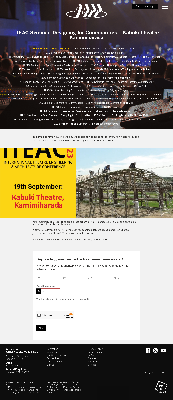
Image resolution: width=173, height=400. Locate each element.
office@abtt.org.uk (85, 240)
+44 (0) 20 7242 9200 (17, 373)
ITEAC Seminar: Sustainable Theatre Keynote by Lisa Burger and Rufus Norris (51, 57)
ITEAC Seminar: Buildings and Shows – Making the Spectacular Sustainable (51, 74)
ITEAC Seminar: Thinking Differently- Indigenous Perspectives (85, 124)
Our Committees (55, 362)
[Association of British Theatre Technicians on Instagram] (155, 355)
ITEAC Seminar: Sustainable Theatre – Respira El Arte (40, 61)
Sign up (50, 365)
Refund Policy (95, 352)
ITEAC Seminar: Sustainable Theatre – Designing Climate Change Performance (115, 61)
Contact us (52, 349)
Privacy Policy (95, 349)
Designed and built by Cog (156, 373)
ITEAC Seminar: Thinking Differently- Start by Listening (44, 120)
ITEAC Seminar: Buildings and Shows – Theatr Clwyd (118, 65)
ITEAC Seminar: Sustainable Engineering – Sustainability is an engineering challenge (85, 78)
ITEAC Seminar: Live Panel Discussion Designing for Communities (55, 116)
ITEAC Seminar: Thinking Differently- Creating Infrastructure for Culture (117, 120)
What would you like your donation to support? (62, 299)
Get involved (53, 359)
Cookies (92, 359)
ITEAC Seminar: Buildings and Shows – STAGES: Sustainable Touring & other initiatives (103, 70)
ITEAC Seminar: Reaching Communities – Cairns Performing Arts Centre (47, 95)
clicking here (66, 224)
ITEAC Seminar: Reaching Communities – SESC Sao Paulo (116, 86)
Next (41, 328)
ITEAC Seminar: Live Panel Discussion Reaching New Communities (125, 95)
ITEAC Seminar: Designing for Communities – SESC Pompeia (85, 107)
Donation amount (46, 286)
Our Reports (94, 365)
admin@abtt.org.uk (15, 366)
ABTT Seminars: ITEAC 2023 (49, 49)
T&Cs (91, 355)
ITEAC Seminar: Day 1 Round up (36, 70)
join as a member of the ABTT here (51, 233)
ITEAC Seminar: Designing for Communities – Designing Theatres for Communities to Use (84, 103)
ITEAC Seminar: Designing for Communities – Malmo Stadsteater (45, 99)
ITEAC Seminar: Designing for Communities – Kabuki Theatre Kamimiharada (85, 111)
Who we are (53, 352)
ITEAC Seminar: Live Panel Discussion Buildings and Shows (127, 74)
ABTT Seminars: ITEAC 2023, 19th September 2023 (103, 49)
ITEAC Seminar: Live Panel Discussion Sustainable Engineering (120, 82)
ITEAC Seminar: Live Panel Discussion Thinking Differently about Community (85, 53)
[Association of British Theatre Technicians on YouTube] (163, 355)
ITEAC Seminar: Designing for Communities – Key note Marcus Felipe (122, 99)
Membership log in (145, 6)
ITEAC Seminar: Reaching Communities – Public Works (51, 86)
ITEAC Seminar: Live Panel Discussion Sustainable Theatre (54, 65)
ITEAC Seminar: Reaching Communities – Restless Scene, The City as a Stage (85, 90)
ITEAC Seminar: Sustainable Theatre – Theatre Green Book (129, 57)
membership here (118, 230)
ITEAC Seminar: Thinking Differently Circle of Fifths (122, 116)
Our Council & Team (57, 355)
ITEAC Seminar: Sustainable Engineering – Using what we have (49, 82)
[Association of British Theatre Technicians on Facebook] (148, 355)
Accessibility (94, 362)
